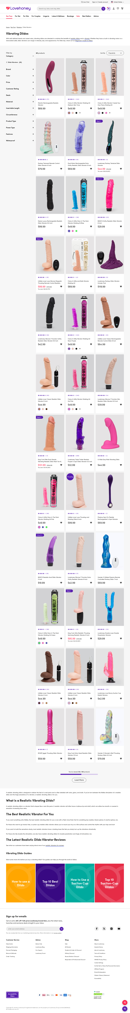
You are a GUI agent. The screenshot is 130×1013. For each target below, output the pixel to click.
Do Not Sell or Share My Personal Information (107, 966)
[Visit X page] (104, 928)
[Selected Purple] (69, 349)
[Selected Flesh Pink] (73, 113)
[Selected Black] (76, 113)
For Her (18, 16)
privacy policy (57, 933)
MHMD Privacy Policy (100, 959)
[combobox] (71, 8)
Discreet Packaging (11, 950)
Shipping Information (12, 947)
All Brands (68, 947)
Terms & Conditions (99, 953)
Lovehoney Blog (40, 947)
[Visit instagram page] (111, 928)
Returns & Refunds (11, 953)
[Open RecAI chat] (124, 1002)
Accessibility (97, 978)
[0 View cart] (122, 8)
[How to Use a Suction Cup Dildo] (79, 883)
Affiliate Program (99, 969)
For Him (26, 16)
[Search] (103, 9)
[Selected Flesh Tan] (69, 113)
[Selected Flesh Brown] (46, 409)
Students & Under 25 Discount (73, 950)
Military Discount (69, 953)
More (96, 940)
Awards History (98, 947)
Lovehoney (65, 21)
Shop (67, 940)
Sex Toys (9, 16)
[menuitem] (10, 16)
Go (61, 929)
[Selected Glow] (76, 231)
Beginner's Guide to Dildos (84, 41)
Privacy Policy (98, 956)
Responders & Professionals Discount (75, 959)
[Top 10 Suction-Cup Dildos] (109, 883)
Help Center (9, 944)
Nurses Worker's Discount (72, 956)
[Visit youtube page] (119, 928)
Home (8, 27)
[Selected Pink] (106, 113)
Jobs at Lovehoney (99, 950)
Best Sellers (86, 16)
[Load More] (80, 113)
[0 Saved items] (118, 8)
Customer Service (12, 940)
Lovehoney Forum (41, 953)
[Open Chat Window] (124, 1008)
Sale (78, 16)
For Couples (36, 16)
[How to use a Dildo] (20, 883)
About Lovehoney (99, 944)
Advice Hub (39, 944)
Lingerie (46, 16)
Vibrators (19, 27)
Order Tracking (10, 956)
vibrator (87, 38)
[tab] (20, 57)
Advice (96, 16)
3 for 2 (99, 179)
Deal (98, 121)
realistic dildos (75, 38)
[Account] (114, 8)
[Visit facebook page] (96, 928)
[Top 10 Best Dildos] (50, 883)
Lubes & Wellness (58, 16)
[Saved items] (61, 108)
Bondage (70, 16)
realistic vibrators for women (55, 845)
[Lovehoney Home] (18, 8)
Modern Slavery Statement (102, 975)
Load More (79, 780)
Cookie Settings (98, 962)
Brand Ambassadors (100, 972)
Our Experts (39, 950)
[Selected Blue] (69, 231)
